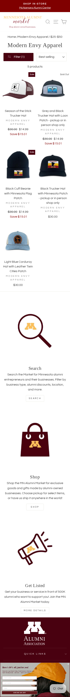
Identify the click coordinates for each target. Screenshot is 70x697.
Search (35, 398)
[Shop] (35, 439)
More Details (35, 610)
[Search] (35, 331)
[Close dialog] (68, 664)
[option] (35, 6)
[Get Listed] (35, 548)
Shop (35, 507)
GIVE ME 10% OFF (19, 692)
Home (12, 36)
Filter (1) (18, 56)
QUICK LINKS (35, 654)
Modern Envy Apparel (33, 36)
